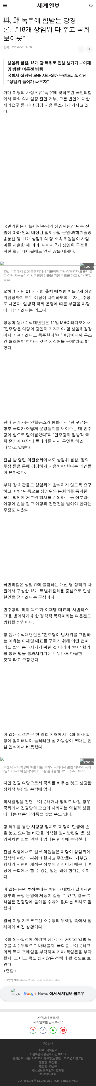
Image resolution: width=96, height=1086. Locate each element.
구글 (33, 1030)
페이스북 (43, 1030)
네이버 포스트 (53, 1030)
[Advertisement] (48, 168)
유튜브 (63, 1030)
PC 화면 (48, 1043)
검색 (91, 5)
